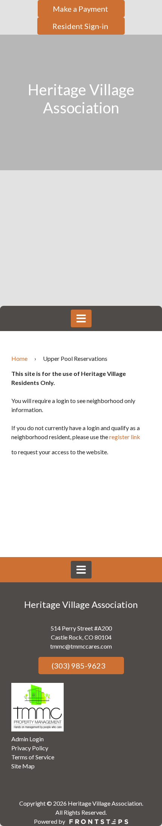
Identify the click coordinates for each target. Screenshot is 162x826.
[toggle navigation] (81, 318)
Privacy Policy (29, 747)
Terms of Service (32, 756)
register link (124, 436)
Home (19, 358)
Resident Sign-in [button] (81, 26)
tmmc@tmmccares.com (81, 646)
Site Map (23, 766)
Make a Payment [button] (81, 8)
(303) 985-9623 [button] (77, 665)
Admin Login (27, 738)
